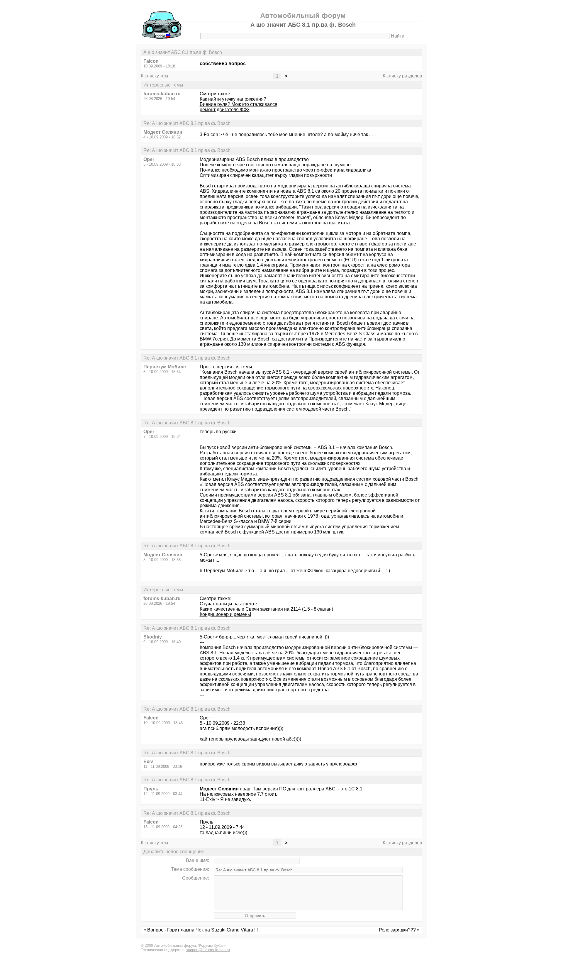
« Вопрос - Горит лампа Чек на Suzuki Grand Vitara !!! (200, 929)
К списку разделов (402, 75)
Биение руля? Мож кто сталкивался (238, 104)
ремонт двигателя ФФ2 (225, 109)
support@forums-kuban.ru (208, 950)
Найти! (398, 35)
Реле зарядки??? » (399, 929)
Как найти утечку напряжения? (233, 98)
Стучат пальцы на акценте (228, 603)
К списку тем (154, 75)
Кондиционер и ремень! (225, 614)
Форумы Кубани (212, 945)
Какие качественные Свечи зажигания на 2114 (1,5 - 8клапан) (266, 609)
